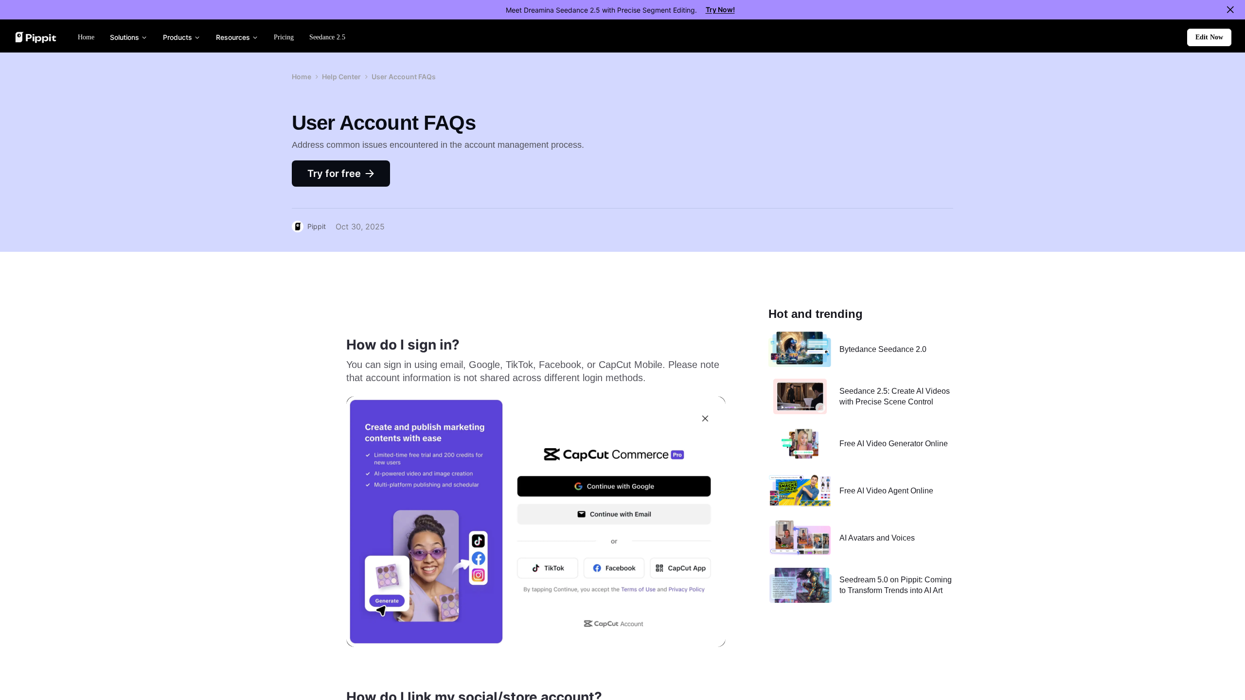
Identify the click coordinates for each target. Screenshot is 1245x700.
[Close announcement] (1230, 10)
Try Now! (720, 9)
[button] (1209, 37)
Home (301, 76)
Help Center (341, 76)
